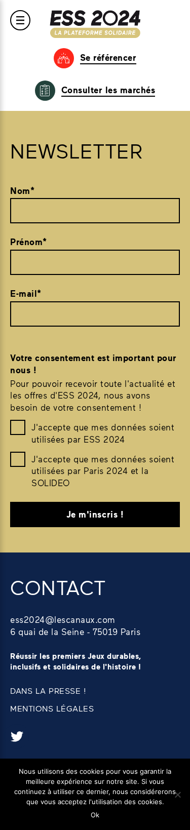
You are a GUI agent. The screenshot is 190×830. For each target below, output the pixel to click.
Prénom (28, 241)
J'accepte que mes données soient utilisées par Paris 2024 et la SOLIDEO (102, 471)
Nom (22, 190)
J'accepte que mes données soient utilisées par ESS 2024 (102, 433)
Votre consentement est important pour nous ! (93, 363)
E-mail (26, 293)
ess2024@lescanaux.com (63, 619)
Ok (95, 815)
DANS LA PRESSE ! (48, 690)
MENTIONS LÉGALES (52, 708)
